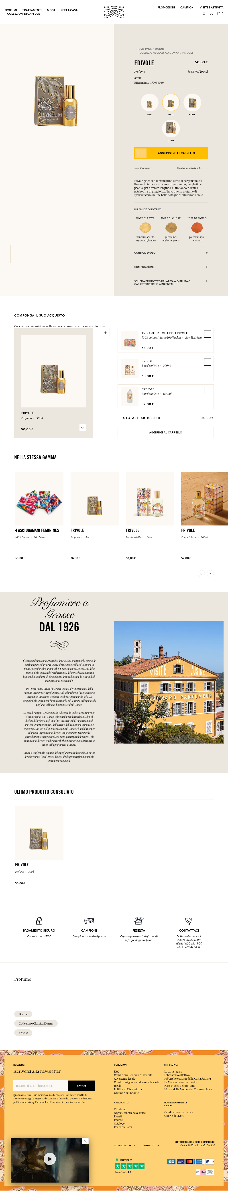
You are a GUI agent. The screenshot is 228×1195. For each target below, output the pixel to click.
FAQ (116, 1071)
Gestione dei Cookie (126, 1093)
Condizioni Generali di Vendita (133, 1075)
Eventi (118, 1116)
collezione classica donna (36, 1023)
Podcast (118, 1120)
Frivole (148, 361)
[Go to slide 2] (204, 168)
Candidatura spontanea (178, 1112)
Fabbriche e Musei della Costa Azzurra (187, 1078)
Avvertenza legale (124, 1078)
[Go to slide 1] (201, 168)
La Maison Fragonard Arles (180, 1082)
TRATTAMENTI (32, 10)
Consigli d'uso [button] (144, 252)
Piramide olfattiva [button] (148, 209)
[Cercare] (204, 14)
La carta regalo (173, 1071)
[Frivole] (10, 254)
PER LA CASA (69, 10)
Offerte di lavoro (174, 1115)
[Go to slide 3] (207, 168)
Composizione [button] (144, 267)
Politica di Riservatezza (128, 1089)
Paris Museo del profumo (179, 1085)
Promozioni (166, 7)
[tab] (171, 210)
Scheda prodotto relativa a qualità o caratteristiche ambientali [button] (162, 283)
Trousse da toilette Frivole (165, 333)
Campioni (187, 7)
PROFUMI (10, 10)
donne (23, 1014)
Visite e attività (212, 7)
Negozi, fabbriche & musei (130, 1113)
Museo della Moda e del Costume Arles (188, 1089)
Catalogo (119, 1123)
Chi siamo (120, 1109)
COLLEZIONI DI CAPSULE (23, 13)
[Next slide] (210, 573)
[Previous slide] (201, 573)
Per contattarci (123, 1127)
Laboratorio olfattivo (177, 1075)
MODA (51, 10)
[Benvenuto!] (114, 11)
